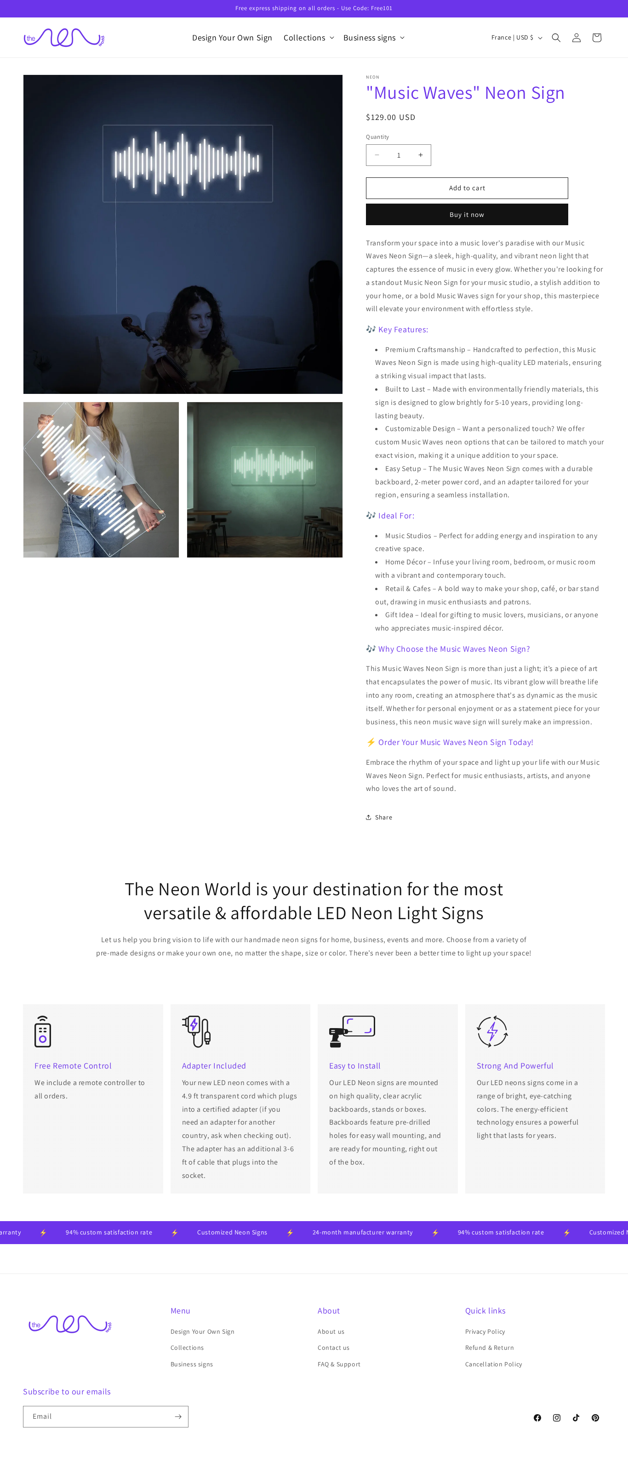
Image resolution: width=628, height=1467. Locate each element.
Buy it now (467, 214)
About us (331, 1331)
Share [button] (383, 817)
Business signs (192, 1364)
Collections (188, 1347)
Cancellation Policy (493, 1364)
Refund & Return (489, 1347)
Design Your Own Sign (203, 1331)
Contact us (334, 1347)
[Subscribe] (178, 1416)
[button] (308, 37)
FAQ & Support (339, 1364)
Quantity (377, 137)
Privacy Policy (485, 1331)
